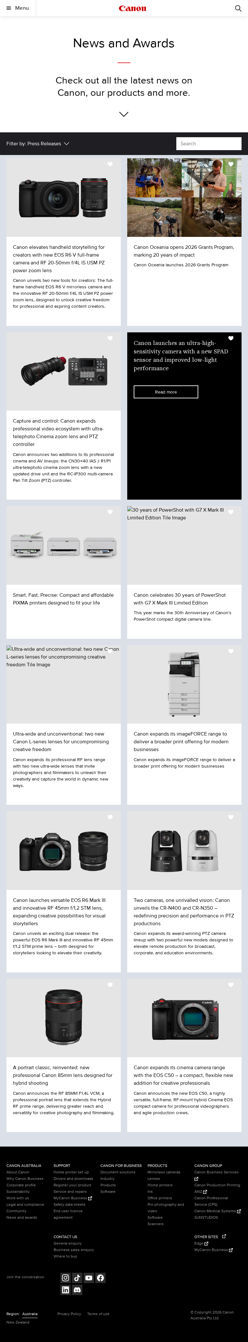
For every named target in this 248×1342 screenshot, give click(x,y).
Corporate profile (21, 1185)
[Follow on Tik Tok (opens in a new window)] (77, 1279)
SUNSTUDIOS (206, 1217)
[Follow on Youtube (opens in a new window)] (89, 1279)
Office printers (160, 1198)
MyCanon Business (71, 1198)
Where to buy (65, 1256)
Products (108, 1185)
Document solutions (118, 1172)
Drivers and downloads (73, 1178)
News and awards (21, 1217)
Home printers (160, 1185)
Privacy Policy (69, 1314)
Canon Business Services (216, 1172)
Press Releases (44, 143)
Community (16, 1211)
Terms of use (98, 1314)
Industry (107, 1178)
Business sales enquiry (74, 1250)
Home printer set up (71, 1172)
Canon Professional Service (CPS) (211, 1201)
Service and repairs (70, 1191)
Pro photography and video (166, 1208)
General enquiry (68, 1243)
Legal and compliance (25, 1204)
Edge (199, 1243)
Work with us (17, 1198)
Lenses (154, 1178)
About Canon (17, 1172)
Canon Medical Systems (215, 1211)
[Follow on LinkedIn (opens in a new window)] (65, 1291)
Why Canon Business (25, 1178)
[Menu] (238, 8)
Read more (166, 392)
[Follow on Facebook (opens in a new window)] (100, 1279)
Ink (150, 1191)
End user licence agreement (68, 1214)
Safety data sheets (70, 1204)
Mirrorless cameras (164, 1172)
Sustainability (18, 1191)
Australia (29, 1314)
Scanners (156, 1224)
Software (108, 1191)
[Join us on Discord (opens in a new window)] (77, 1291)
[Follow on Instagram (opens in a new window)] (65, 1279)
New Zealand (17, 1322)
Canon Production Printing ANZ (217, 1188)
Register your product (72, 1185)
